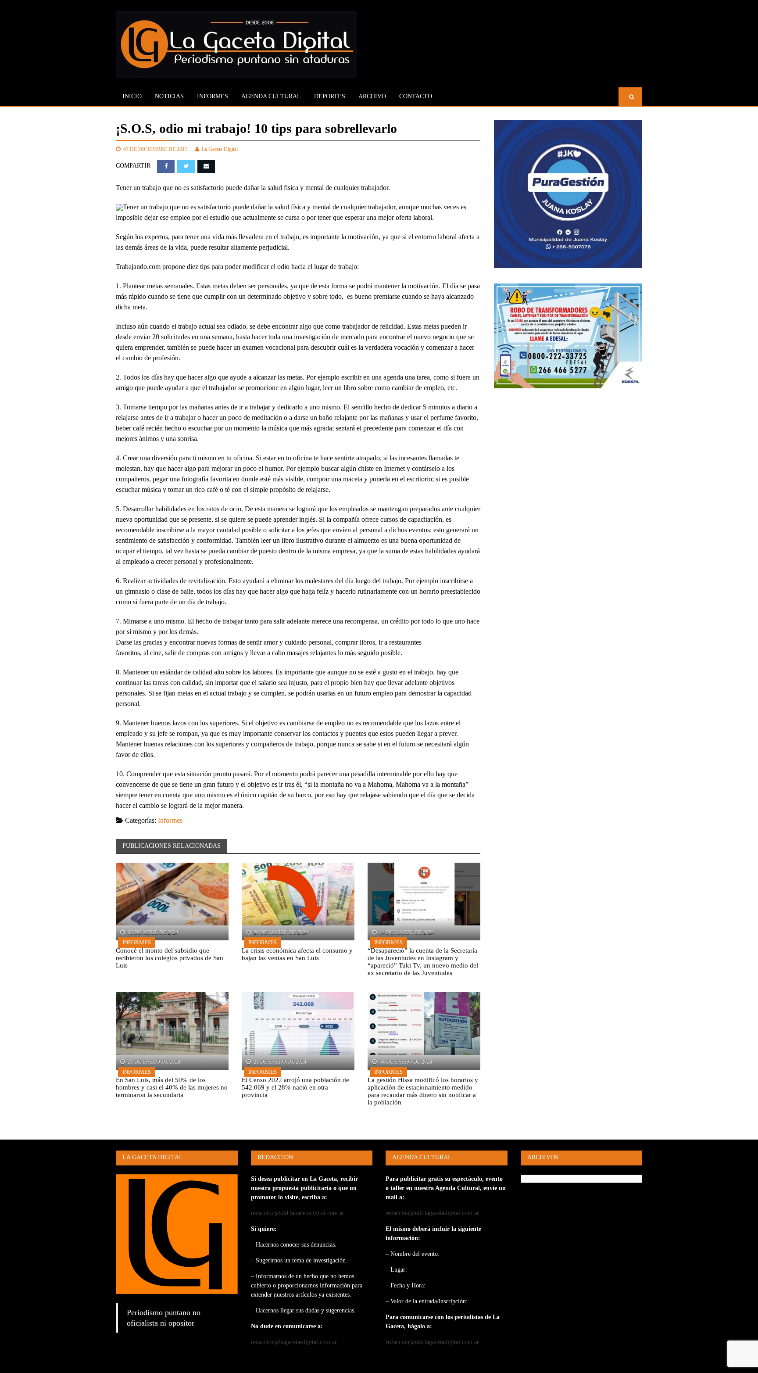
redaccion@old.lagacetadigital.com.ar (297, 1213)
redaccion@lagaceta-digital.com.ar (294, 1342)
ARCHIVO (372, 96)
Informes (170, 820)
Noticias (169, 96)
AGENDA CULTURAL (271, 96)
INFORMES (212, 96)
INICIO (132, 96)
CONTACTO (415, 96)
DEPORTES (329, 96)
